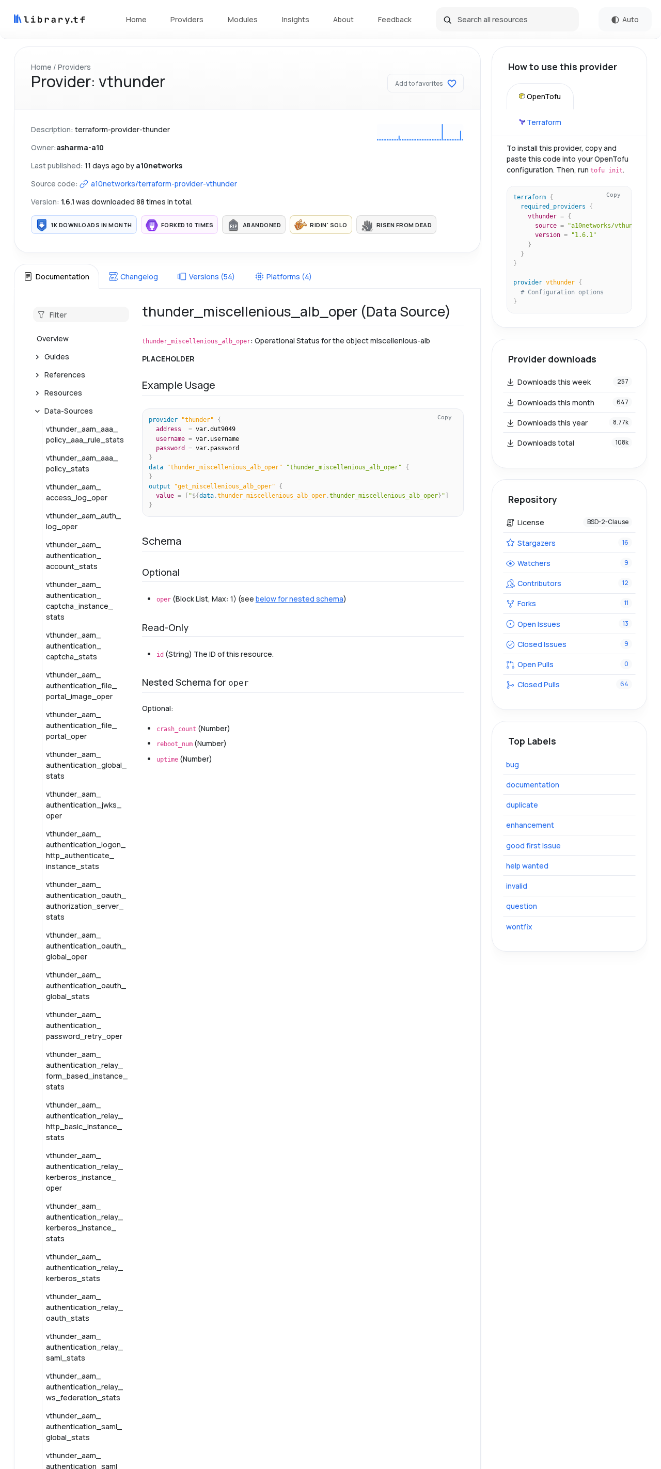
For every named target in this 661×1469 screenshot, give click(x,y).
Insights (295, 19)
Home (136, 19)
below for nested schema (299, 599)
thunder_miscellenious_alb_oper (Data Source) (296, 311)
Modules (243, 19)
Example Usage (178, 385)
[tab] (56, 276)
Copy (444, 417)
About (343, 19)
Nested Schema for (195, 682)
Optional (161, 572)
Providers (186, 19)
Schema (161, 541)
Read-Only (165, 627)
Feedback (395, 19)
